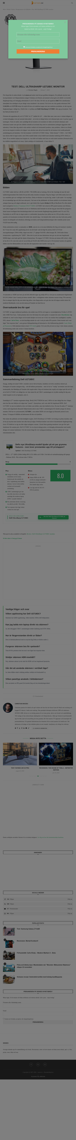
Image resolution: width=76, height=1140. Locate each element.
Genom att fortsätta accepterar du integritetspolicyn (39, 47)
